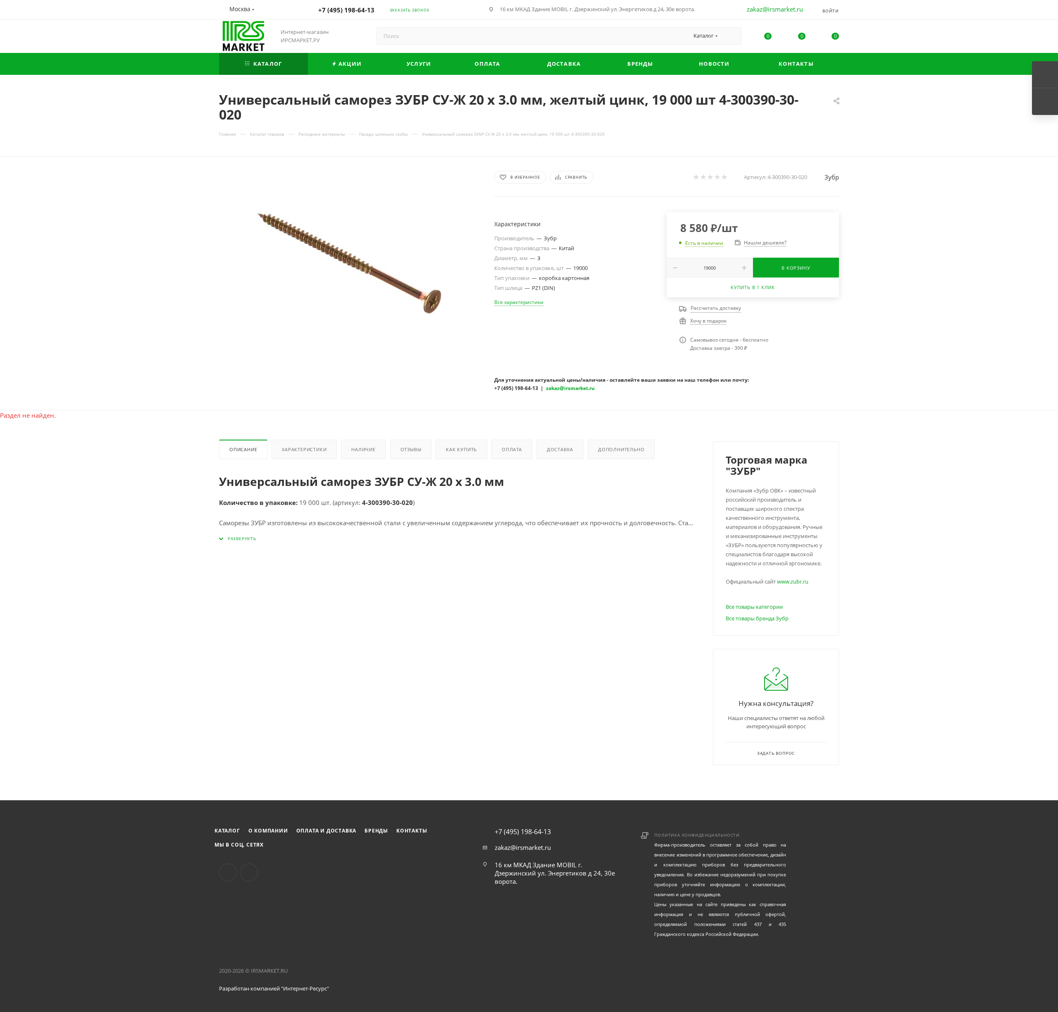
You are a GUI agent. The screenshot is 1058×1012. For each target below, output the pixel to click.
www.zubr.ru (792, 581)
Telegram (249, 872)
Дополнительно (621, 449)
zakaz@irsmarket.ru (775, 9)
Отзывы (411, 449)
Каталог (227, 830)
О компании (268, 830)
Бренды (376, 830)
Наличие (363, 449)
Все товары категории (754, 606)
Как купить (461, 449)
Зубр (831, 177)
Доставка (560, 449)
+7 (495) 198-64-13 (346, 10)
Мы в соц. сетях (239, 844)
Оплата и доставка (326, 830)
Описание (243, 449)
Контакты (411, 830)
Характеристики (304, 449)
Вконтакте (228, 872)
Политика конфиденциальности (697, 835)
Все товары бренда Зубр (757, 618)
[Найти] (731, 36)
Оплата (512, 449)
